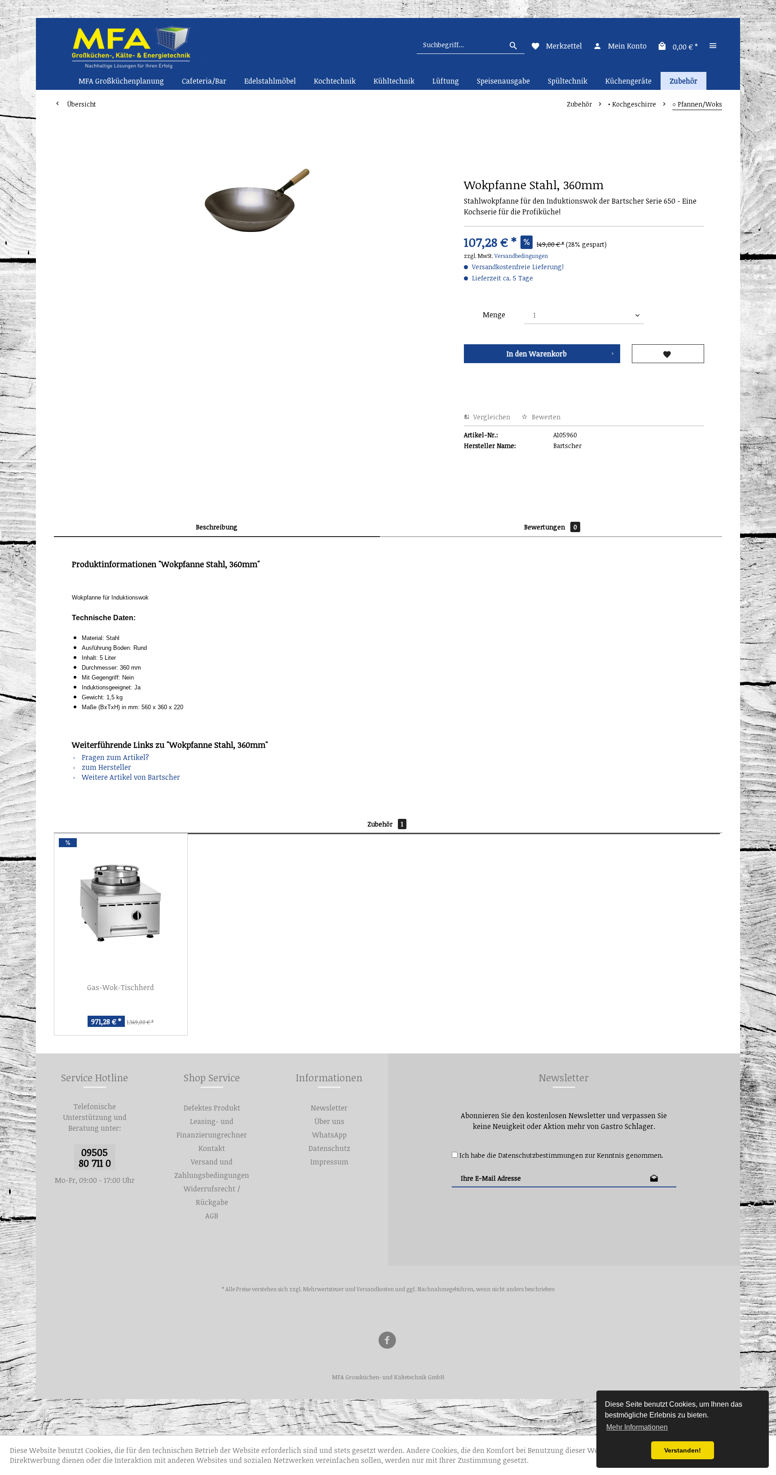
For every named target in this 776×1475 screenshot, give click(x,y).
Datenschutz (329, 1148)
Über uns (329, 1121)
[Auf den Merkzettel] (668, 353)
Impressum (329, 1162)
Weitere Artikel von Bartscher (130, 777)
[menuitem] (471, 45)
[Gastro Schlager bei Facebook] (387, 1341)
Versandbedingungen (521, 255)
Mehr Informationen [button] (637, 1427)
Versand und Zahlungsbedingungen (211, 1168)
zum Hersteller (105, 767)
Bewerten (545, 417)
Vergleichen (491, 417)
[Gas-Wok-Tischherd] (120, 903)
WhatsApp (329, 1135)
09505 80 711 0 (95, 1157)
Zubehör (385, 824)
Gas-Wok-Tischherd (120, 987)
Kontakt (211, 1148)
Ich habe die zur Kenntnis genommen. (561, 1155)
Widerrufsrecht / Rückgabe (212, 1195)
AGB (211, 1216)
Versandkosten (375, 1289)
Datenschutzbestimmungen (540, 1155)
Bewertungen (550, 527)
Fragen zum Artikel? (114, 757)
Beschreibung (217, 527)
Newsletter (329, 1108)
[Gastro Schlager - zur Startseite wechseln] (130, 45)
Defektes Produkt (212, 1108)
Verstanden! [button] (682, 1450)
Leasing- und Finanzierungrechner (211, 1128)
